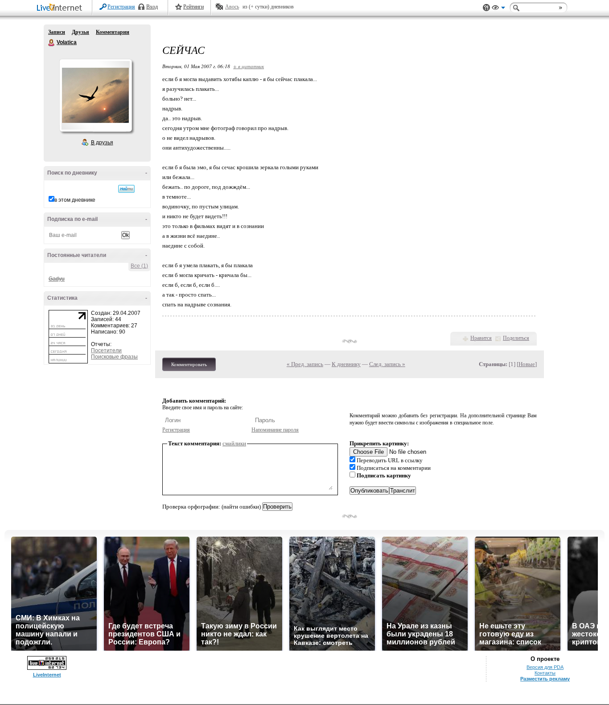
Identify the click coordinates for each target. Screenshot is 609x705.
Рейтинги (193, 7)
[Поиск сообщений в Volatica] (126, 189)
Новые (526, 364)
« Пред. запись (305, 364)
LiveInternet (61, 8)
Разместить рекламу (545, 678)
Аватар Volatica (95, 95)
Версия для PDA (545, 667)
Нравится (481, 338)
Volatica (51, 42)
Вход (152, 7)
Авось (232, 7)
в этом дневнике (74, 200)
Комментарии (112, 32)
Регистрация (121, 7)
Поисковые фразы (114, 357)
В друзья (102, 142)
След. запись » (387, 364)
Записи (56, 32)
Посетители (106, 350)
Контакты (545, 673)
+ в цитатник (248, 66)
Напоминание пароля (275, 430)
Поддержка (486, 8)
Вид (498, 8)
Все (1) (139, 266)
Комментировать (189, 364)
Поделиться (516, 338)
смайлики (234, 443)
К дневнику (346, 364)
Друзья (80, 32)
